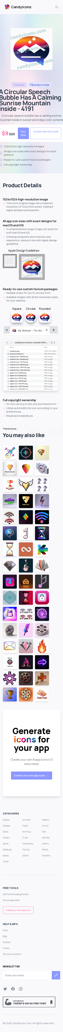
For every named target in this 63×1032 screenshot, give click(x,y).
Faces (5, 831)
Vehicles (46, 837)
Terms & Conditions (12, 954)
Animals (26, 819)
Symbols (46, 855)
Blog (5, 936)
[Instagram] (20, 988)
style (39, 85)
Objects (45, 819)
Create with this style (45, 131)
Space (6, 855)
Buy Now (23, 133)
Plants (45, 849)
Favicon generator (11, 900)
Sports (25, 855)
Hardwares (27, 843)
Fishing (26, 849)
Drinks (45, 825)
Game (5, 843)
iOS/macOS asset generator (16, 894)
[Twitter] (5, 988)
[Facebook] (12, 988)
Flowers (6, 837)
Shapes (6, 825)
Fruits (25, 837)
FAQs (5, 930)
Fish (44, 831)
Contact (6, 942)
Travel (6, 861)
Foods (25, 825)
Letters (45, 843)
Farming (26, 831)
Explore (6, 819)
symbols (19, 85)
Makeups (7, 849)
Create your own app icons (29, 775)
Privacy (6, 948)
